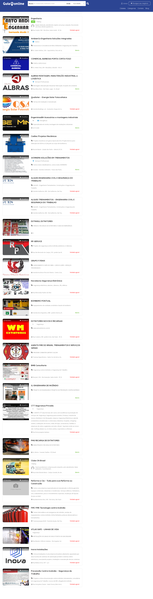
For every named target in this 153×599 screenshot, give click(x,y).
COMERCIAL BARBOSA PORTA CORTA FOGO (51, 58)
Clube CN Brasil (38, 460)
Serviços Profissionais (42, 82)
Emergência (43, 120)
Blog (147, 8)
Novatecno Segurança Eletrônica (46, 281)
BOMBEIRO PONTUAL (41, 301)
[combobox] (75, 3)
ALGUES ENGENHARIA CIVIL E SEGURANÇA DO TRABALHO (52, 179)
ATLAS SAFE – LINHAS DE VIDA (45, 529)
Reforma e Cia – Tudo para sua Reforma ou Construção (51, 482)
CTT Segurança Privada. (42, 405)
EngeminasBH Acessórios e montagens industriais (54, 117)
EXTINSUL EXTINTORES (42, 221)
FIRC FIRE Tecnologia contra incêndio (48, 508)
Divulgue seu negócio (140, 3)
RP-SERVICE (36, 241)
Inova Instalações (39, 549)
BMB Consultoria (38, 365)
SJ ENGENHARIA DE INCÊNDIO (44, 385)
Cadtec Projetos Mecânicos (44, 136)
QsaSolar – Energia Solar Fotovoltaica (49, 97)
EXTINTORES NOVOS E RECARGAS (46, 321)
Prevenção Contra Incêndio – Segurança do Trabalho (51, 572)
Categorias (132, 8)
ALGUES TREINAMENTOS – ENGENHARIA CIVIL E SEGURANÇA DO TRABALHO (52, 201)
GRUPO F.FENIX (38, 260)
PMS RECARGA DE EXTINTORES (45, 440)
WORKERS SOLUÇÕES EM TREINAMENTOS (50, 157)
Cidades (123, 8)
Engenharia (36, 18)
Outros (37, 42)
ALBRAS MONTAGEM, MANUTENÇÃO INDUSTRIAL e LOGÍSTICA (54, 77)
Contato (141, 8)
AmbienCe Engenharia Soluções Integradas (51, 38)
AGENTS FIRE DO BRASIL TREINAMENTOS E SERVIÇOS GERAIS (55, 346)
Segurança (40, 324)
